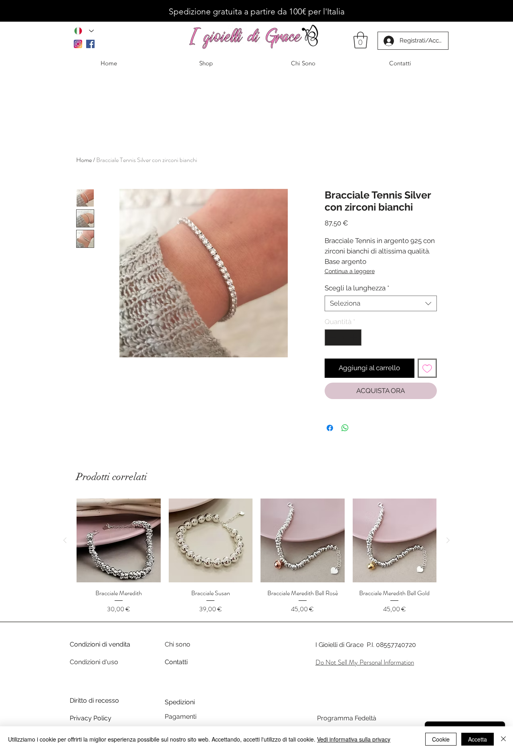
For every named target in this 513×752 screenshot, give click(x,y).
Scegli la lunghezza (357, 288)
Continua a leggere (350, 271)
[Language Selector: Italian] (84, 31)
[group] (256, 556)
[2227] (78, 44)
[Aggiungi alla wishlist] (427, 368)
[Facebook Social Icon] (90, 44)
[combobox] (381, 303)
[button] (360, 40)
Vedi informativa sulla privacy (353, 739)
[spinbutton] (342, 338)
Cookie (441, 739)
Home (84, 159)
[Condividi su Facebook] (330, 428)
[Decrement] (332, 338)
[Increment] (354, 338)
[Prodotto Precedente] (65, 540)
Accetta (477, 739)
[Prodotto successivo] (448, 540)
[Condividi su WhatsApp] (345, 428)
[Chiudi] (503, 739)
